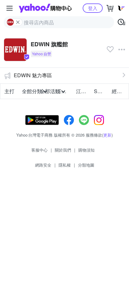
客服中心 (39, 150)
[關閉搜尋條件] (18, 22)
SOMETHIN (101, 91)
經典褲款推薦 (119, 91)
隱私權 (65, 165)
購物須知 (86, 150)
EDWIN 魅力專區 (33, 75)
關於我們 (63, 150)
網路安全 (43, 165)
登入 (92, 8)
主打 (9, 91)
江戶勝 (83, 91)
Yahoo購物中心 (45, 8)
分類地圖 (86, 165)
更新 (107, 135)
